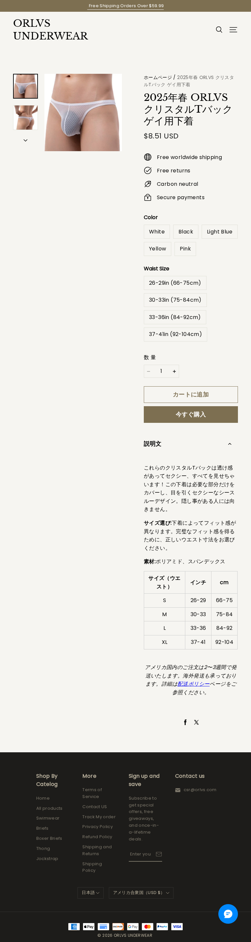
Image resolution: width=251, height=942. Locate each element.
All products (49, 808)
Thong (43, 848)
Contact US (94, 807)
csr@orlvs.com (200, 790)
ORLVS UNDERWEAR (45, 29)
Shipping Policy (92, 867)
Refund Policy (97, 837)
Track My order (99, 817)
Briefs (42, 828)
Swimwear (48, 818)
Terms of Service (92, 793)
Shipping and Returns (97, 850)
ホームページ (158, 77)
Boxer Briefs (49, 838)
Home (43, 798)
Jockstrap (47, 858)
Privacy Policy (97, 826)
